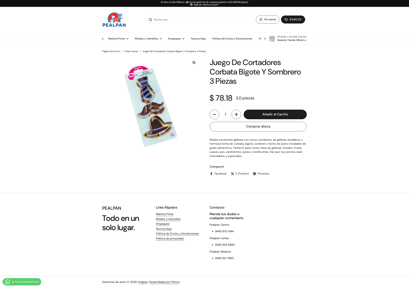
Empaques (163, 224)
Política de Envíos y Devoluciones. (177, 233)
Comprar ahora (258, 126)
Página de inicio (111, 51)
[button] (293, 19)
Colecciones (131, 51)
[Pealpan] (114, 20)
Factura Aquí (164, 228)
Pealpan (143, 282)
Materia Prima (164, 214)
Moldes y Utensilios (168, 219)
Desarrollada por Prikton (164, 282)
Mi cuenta (270, 19)
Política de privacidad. (170, 238)
